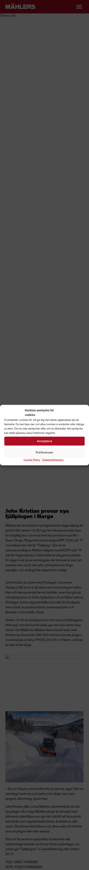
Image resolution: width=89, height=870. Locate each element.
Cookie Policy (32, 460)
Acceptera (44, 441)
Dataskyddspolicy (53, 460)
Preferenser (44, 452)
